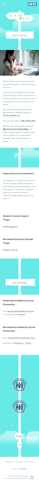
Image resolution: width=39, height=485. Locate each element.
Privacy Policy (30, 461)
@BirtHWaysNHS (28, 121)
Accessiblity (19, 461)
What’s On (9, 461)
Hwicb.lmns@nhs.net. (11, 115)
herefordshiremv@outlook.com (21, 311)
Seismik (24, 468)
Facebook (21, 314)
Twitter (28, 343)
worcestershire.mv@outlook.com (21, 338)
